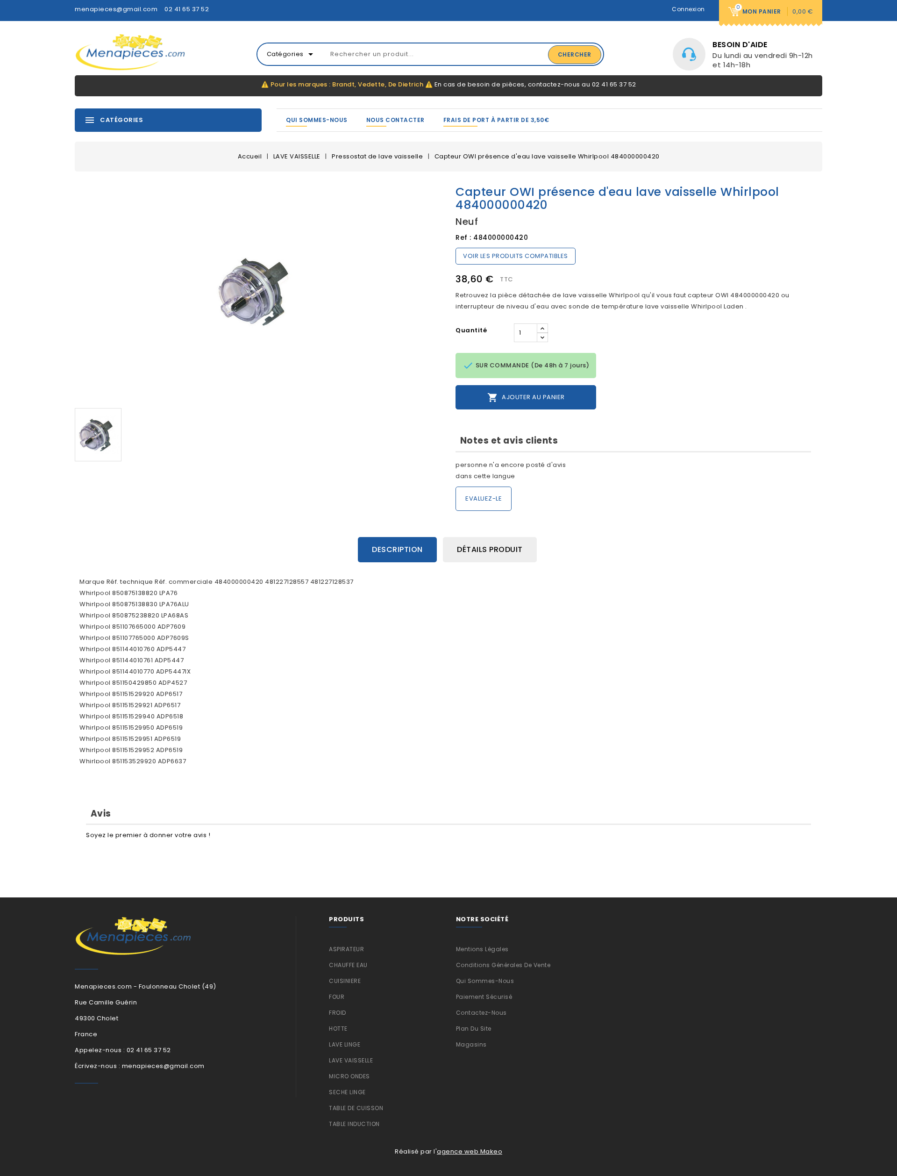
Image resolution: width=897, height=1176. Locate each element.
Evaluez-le (483, 498)
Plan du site (473, 1029)
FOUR (336, 997)
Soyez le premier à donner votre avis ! (148, 835)
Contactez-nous (481, 1013)
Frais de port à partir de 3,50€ (496, 120)
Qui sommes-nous (317, 120)
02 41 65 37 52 (186, 9)
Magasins (471, 1044)
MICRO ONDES (349, 1076)
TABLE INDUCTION (354, 1124)
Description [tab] (397, 549)
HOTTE (338, 1029)
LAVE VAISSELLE (351, 1060)
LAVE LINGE (344, 1044)
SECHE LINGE (347, 1092)
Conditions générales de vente (503, 965)
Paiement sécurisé (484, 997)
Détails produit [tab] (490, 549)
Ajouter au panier (526, 397)
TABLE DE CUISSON (356, 1108)
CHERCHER (574, 54)
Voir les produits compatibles (515, 255)
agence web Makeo (469, 1151)
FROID (337, 1013)
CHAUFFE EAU (348, 965)
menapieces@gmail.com (116, 9)
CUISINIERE (345, 981)
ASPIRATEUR (346, 949)
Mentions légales (482, 949)
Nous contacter (395, 120)
